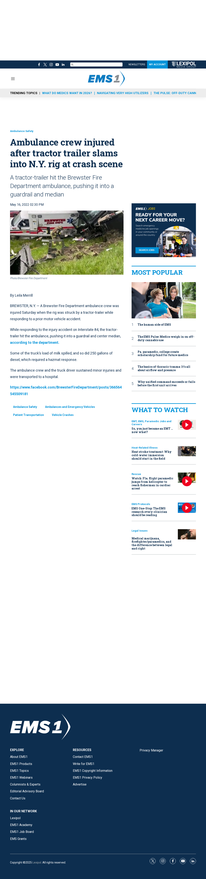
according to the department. (34, 342)
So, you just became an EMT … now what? (152, 430)
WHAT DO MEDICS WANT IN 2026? (67, 93)
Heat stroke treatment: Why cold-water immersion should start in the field (152, 455)
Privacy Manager (151, 750)
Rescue (136, 474)
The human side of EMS (154, 324)
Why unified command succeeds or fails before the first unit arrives (166, 383)
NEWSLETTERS (137, 64)
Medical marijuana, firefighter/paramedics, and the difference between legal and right (152, 543)
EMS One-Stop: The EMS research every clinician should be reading (149, 511)
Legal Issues (139, 530)
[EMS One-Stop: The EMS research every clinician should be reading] (187, 508)
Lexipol (36, 862)
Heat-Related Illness (145, 447)
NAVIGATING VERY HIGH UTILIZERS (122, 93)
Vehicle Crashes (63, 415)
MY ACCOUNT (157, 64)
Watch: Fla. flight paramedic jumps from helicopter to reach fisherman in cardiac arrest (152, 483)
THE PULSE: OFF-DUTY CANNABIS (178, 93)
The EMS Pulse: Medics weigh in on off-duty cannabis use (166, 338)
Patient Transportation (28, 415)
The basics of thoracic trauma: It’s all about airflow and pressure (164, 368)
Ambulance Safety (21, 131)
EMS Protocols (141, 504)
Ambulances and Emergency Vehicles (70, 406)
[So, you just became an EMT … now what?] (187, 425)
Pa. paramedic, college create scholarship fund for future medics (163, 353)
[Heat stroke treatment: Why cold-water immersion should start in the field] (187, 451)
